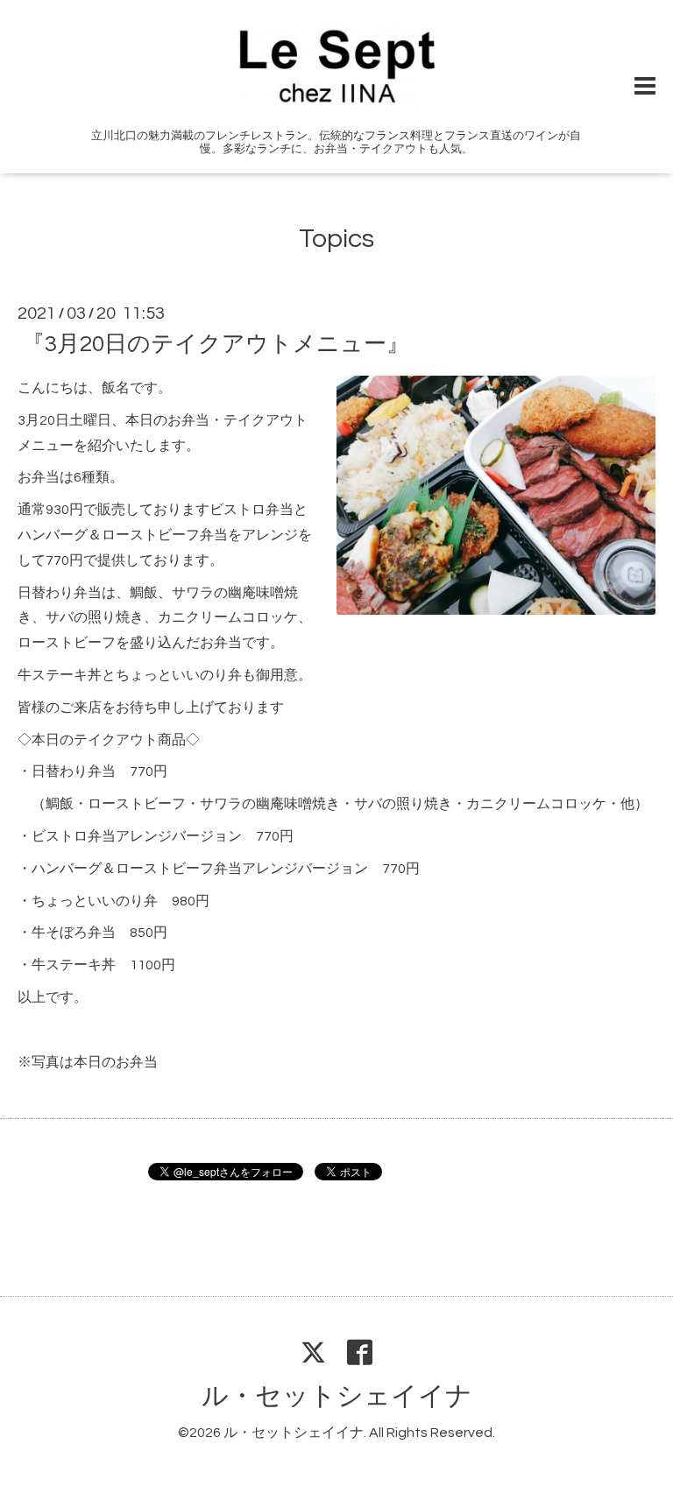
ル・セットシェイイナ (337, 1396)
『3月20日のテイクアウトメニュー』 (215, 344)
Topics (336, 238)
